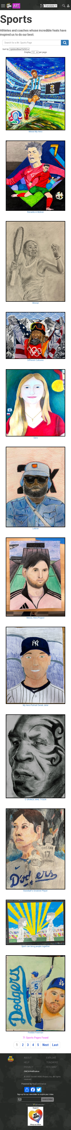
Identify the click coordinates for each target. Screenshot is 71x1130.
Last (55, 1045)
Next (45, 1045)
